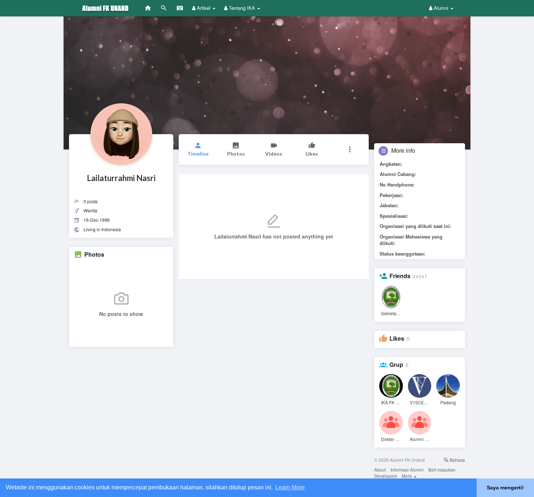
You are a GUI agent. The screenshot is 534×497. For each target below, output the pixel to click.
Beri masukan (442, 469)
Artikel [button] (203, 7)
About (380, 469)
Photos (94, 254)
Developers (385, 476)
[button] (350, 149)
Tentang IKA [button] (241, 7)
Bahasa (457, 460)
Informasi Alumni (407, 469)
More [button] (407, 476)
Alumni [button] (441, 7)
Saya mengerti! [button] (505, 487)
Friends (399, 276)
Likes (396, 338)
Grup (396, 364)
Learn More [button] (290, 487)
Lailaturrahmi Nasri (121, 178)
